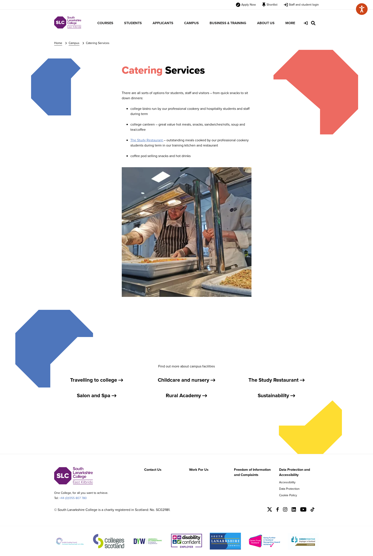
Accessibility (287, 482)
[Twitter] (269, 510)
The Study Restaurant (147, 140)
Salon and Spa (94, 395)
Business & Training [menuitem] (228, 22)
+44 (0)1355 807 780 (73, 498)
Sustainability (274, 395)
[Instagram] (285, 510)
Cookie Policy (288, 495)
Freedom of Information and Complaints (252, 472)
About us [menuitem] (266, 22)
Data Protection (289, 489)
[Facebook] (277, 510)
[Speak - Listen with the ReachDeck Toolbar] (362, 9)
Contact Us (152, 469)
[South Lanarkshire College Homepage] (67, 27)
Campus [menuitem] (191, 22)
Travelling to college (94, 380)
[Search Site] (313, 23)
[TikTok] (313, 510)
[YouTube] (303, 510)
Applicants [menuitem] (163, 22)
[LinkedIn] (294, 510)
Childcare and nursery (184, 380)
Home (58, 43)
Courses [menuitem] (105, 22)
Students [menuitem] (133, 22)
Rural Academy (184, 395)
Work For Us (199, 469)
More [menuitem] (290, 22)
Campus (74, 43)
